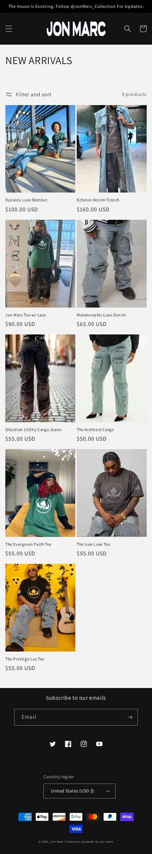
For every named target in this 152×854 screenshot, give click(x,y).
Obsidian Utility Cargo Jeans (33, 429)
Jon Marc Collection (65, 841)
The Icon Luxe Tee (93, 544)
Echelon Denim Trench (98, 199)
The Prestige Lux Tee (25, 658)
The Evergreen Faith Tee (28, 544)
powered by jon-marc (97, 841)
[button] (9, 28)
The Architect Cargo (95, 429)
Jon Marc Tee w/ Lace (25, 314)
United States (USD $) (72, 791)
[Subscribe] (130, 717)
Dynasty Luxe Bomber (26, 199)
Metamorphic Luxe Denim (101, 314)
